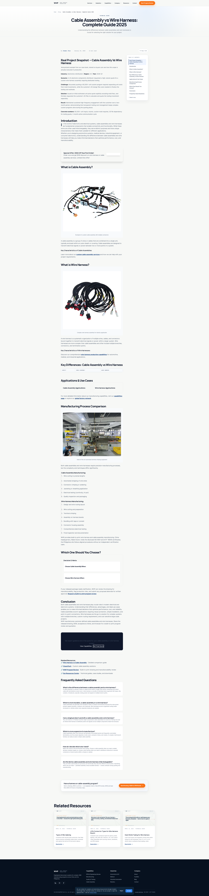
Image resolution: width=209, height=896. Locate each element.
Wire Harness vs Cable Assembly (75, 662)
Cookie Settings (139, 892)
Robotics (112, 882)
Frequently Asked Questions (136, 93)
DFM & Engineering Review (93, 874)
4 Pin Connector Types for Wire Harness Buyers (104, 832)
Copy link (144, 50)
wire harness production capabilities (94, 354)
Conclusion (132, 90)
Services (89, 3)
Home (55, 12)
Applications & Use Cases (136, 79)
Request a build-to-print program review (82, 594)
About (136, 874)
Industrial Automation (116, 879)
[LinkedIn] (55, 883)
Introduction (132, 66)
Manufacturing (90, 876)
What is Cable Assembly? (136, 69)
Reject (121, 890)
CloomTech (67, 666)
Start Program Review (147, 3)
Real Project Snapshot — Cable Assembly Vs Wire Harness (135, 62)
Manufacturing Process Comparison (135, 82)
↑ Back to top (132, 97)
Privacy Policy (93, 892)
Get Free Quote (98, 646)
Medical (112, 876)
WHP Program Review (71, 670)
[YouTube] (59, 883)
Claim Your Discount (113, 154)
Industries (98, 3)
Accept (129, 890)
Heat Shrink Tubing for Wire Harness (137, 835)
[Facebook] (63, 883)
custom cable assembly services (88, 254)
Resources (126, 3)
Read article (59, 844)
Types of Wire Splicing (63, 835)
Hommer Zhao (67, 50)
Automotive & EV (114, 874)
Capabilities (108, 3)
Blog (59, 12)
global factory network (83, 398)
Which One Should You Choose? (135, 87)
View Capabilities (86, 646)
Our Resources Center (71, 673)
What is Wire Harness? (135, 72)
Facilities (136, 876)
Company (117, 3)
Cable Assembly (90, 882)
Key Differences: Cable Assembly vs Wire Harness (136, 75)
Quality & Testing (90, 879)
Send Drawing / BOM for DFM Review (131, 785)
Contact (135, 3)
